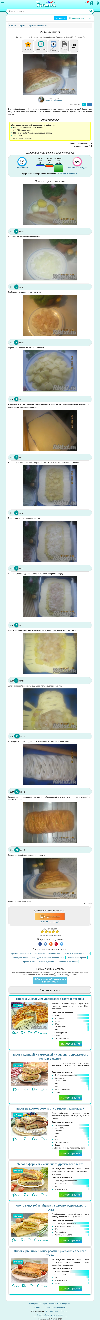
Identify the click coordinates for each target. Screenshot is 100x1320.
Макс (57, 1311)
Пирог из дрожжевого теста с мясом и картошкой (50, 1108)
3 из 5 (50, 932)
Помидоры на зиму (77, 18)
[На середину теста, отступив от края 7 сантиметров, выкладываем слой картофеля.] (50, 485)
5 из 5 (57, 932)
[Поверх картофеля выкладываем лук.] (50, 541)
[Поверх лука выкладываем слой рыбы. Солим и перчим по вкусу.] (50, 596)
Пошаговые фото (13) (65, 37)
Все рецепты (60, 18)
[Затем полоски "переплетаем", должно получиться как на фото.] (50, 709)
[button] (64, 48)
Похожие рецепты (22, 37)
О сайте (47, 1307)
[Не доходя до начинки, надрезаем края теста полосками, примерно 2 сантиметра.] (50, 653)
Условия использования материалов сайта (50, 1316)
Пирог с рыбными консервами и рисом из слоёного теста (50, 1253)
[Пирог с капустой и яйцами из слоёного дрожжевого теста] (29, 1224)
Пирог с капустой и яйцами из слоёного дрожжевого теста (50, 1207)
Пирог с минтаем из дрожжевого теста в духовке (50, 999)
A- (84, 104)
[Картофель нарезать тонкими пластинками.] (50, 370)
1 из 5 (43, 932)
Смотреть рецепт (70, 1043)
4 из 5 (53, 932)
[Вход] (97, 3)
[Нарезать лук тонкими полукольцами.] (50, 259)
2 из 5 (46, 932)
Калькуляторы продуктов (59, 1303)
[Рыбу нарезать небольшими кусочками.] (50, 315)
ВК (47, 1311)
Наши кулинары (58, 1307)
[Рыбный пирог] (50, 74)
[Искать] (91, 11)
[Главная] (46, 4)
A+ (89, 104)
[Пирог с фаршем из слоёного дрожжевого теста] (29, 1179)
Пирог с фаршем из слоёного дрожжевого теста (50, 1164)
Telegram (64, 1311)
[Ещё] (89, 18)
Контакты (38, 1307)
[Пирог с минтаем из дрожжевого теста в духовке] (29, 1015)
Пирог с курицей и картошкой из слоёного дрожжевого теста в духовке (50, 1056)
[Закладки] (91, 3)
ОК (51, 1311)
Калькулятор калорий (38, 1303)
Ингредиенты (36, 37)
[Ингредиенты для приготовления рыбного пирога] (50, 204)
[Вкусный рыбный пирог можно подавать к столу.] (50, 878)
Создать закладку (52, 916)
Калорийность (49, 37)
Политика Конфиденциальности (50, 1315)
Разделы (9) (80, 37)
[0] (54, 47)
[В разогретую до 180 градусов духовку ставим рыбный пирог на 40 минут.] (50, 764)
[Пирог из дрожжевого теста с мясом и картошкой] (29, 1123)
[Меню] (2, 3)
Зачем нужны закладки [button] (49, 921)
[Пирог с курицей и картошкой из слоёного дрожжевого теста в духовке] (29, 1073)
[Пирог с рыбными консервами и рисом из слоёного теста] (29, 1270)
